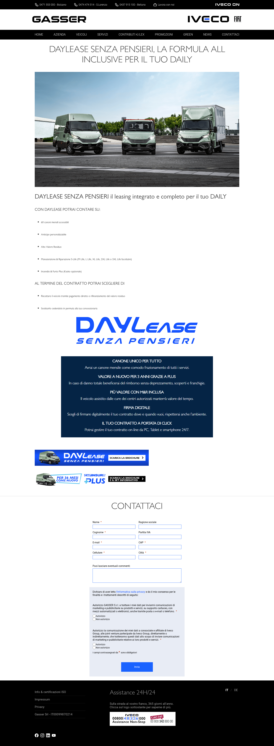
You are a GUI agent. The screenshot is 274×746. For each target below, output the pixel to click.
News (207, 34)
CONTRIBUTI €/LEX (131, 34)
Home (39, 34)
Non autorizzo (103, 619)
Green (188, 34)
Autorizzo (100, 616)
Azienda (60, 34)
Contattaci (230, 34)
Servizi (102, 34)
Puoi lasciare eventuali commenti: (111, 565)
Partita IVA (144, 532)
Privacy (39, 707)
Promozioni (164, 34)
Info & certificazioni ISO (50, 692)
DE (236, 690)
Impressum (42, 699)
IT (226, 690)
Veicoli (81, 34)
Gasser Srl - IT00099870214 (53, 714)
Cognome (98, 532)
